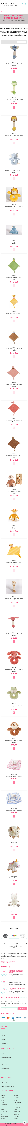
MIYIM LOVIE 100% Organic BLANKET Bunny (14, 420)
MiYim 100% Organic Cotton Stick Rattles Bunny (14, 634)
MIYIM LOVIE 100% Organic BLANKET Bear (14, 455)
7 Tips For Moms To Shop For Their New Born (16, 989)
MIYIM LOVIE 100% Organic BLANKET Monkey (14, 349)
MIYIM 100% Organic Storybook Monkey (14, 491)
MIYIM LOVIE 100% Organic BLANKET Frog (14, 277)
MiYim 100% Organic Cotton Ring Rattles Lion (14, 206)
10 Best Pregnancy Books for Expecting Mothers (15, 981)
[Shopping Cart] (25, 4)
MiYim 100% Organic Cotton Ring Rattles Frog (14, 705)
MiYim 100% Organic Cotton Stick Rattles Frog (14, 99)
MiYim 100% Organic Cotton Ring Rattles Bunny (14, 669)
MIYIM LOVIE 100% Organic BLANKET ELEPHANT (14, 242)
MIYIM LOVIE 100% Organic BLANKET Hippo (14, 384)
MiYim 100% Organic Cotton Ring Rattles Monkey (14, 740)
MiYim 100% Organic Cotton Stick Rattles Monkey (14, 598)
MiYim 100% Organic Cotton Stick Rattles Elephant (14, 64)
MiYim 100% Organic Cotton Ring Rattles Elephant (14, 170)
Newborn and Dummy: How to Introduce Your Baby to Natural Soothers (16, 971)
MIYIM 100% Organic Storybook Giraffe (14, 527)
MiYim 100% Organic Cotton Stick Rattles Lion (14, 135)
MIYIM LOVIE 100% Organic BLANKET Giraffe (14, 313)
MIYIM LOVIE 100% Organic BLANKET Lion (14, 562)
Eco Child (21, 1125)
